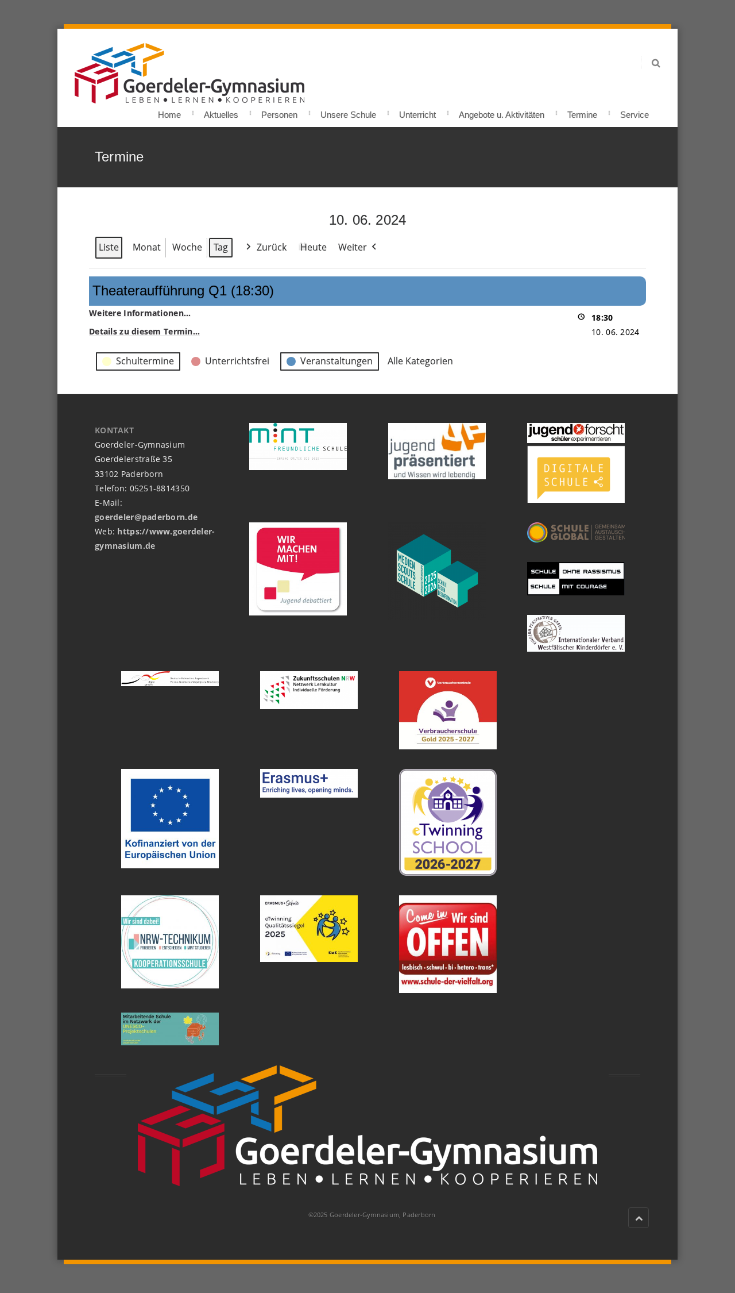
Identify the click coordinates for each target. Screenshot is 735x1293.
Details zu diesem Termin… (144, 331)
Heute (313, 247)
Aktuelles (221, 111)
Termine (582, 111)
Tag (221, 247)
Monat (147, 247)
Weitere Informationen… (140, 312)
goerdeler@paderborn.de (146, 516)
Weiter (352, 247)
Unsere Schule (348, 111)
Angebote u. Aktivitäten (501, 111)
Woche (187, 247)
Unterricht (417, 111)
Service (634, 111)
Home (169, 111)
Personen (279, 111)
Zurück (272, 247)
